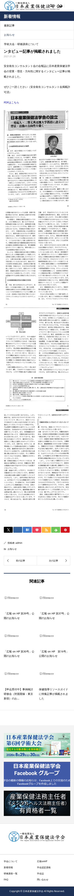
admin (19, 542)
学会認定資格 (44, 867)
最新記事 (9, 25)
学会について (10, 861)
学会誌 (40, 873)
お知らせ (9, 35)
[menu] (61, 5)
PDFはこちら (11, 102)
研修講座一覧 (10, 873)
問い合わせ (42, 879)
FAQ (6, 879)
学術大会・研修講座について (21, 44)
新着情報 (8, 867)
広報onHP (42, 861)
